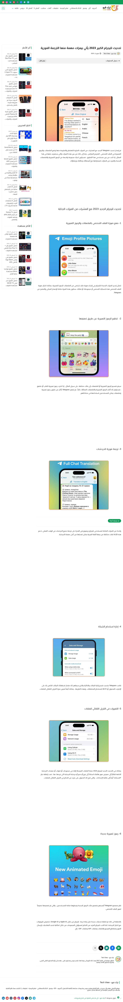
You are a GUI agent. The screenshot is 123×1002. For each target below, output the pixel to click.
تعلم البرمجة (64, 8)
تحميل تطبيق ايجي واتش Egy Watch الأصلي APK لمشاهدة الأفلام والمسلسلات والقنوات (11, 260)
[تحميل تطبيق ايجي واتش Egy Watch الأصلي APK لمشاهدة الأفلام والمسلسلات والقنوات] (25, 258)
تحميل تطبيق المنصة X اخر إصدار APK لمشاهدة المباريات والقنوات (10, 162)
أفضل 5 (36, 8)
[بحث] (3, 8)
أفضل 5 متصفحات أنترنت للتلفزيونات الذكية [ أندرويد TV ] (11, 203)
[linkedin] (10, 2)
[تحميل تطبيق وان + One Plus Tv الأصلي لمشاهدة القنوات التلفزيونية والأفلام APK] (25, 247)
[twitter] (26, 998)
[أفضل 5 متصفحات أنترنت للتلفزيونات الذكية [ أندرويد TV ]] (25, 202)
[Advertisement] (61, 29)
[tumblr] (17, 2)
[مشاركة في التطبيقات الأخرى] (95, 948)
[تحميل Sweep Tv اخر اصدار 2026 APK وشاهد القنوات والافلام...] (25, 213)
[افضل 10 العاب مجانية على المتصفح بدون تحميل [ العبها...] (25, 188)
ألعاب (49, 8)
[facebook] (21, 2)
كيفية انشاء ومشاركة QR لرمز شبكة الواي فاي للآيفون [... (11, 137)
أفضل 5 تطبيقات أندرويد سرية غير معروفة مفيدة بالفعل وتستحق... (11, 101)
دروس (22, 8)
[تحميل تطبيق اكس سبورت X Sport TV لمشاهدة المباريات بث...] (25, 71)
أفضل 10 (29, 8)
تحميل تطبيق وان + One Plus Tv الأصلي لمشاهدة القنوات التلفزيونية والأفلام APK (10, 248)
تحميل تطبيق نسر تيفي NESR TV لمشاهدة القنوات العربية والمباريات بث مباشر (10, 283)
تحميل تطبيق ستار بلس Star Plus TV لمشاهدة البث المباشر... (11, 59)
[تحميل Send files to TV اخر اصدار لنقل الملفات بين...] (25, 148)
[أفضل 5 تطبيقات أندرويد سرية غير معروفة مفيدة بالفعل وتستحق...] (25, 99)
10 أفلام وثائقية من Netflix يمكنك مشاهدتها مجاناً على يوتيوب (10, 176)
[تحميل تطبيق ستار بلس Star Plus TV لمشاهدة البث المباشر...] (25, 57)
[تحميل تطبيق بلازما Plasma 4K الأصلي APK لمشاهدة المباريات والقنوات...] (25, 113)
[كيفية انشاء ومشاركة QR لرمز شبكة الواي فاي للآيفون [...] (25, 135)
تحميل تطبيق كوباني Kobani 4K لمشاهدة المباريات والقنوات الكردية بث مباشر (11, 236)
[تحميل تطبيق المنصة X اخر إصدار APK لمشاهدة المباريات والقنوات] (25, 160)
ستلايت (43, 8)
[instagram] (6, 2)
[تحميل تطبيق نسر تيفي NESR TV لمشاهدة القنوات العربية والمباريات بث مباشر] (25, 282)
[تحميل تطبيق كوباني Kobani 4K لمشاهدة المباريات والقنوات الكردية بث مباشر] (25, 235)
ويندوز (85, 8)
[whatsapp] (24, 2)
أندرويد (94, 8)
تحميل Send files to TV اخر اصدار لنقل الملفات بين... (10, 150)
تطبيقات (55, 8)
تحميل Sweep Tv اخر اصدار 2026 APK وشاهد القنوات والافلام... (10, 215)
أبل (89, 8)
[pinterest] (14, 2)
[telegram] (28, 2)
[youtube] (7, 998)
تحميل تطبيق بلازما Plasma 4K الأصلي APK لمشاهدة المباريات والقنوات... (11, 115)
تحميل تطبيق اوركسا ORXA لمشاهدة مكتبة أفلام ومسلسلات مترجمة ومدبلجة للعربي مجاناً (10, 271)
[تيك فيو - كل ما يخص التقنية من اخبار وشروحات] (110, 8)
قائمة (16, 8)
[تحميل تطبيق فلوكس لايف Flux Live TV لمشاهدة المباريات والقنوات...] (25, 85)
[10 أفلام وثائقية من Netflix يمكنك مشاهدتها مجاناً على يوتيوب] (25, 174)
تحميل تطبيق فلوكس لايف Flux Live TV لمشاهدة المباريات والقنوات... (11, 87)
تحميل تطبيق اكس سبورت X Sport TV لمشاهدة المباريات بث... (11, 73)
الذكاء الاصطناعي (75, 8)
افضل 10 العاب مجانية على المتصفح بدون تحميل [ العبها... (10, 190)
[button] (112, 948)
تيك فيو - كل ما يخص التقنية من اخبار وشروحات (89, 998)
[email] (3, 2)
